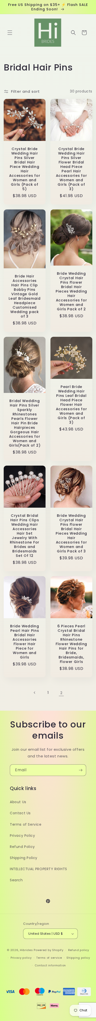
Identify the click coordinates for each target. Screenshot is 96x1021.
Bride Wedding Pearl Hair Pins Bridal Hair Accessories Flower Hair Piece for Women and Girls (24, 641)
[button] (9, 32)
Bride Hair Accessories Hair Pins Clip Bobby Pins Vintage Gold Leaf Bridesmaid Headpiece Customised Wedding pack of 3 (25, 296)
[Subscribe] (80, 770)
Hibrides (26, 950)
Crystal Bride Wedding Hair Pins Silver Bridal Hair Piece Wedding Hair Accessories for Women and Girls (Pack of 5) (24, 169)
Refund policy (78, 950)
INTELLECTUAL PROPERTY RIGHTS (38, 868)
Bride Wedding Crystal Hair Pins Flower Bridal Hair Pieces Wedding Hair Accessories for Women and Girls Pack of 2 (71, 291)
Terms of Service (26, 824)
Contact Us (20, 813)
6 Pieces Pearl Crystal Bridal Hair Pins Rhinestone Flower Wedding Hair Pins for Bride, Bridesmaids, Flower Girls (71, 644)
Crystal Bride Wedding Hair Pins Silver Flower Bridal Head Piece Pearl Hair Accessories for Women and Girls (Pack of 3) (71, 169)
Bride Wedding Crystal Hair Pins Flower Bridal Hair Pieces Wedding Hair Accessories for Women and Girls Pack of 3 (71, 533)
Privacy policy (21, 958)
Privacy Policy (22, 835)
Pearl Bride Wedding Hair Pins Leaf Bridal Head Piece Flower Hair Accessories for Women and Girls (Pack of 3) (71, 405)
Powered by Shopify (49, 950)
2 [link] (61, 692)
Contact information (50, 965)
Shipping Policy (23, 857)
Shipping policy (78, 958)
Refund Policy (22, 846)
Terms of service (49, 958)
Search (16, 880)
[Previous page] (34, 692)
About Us (18, 801)
